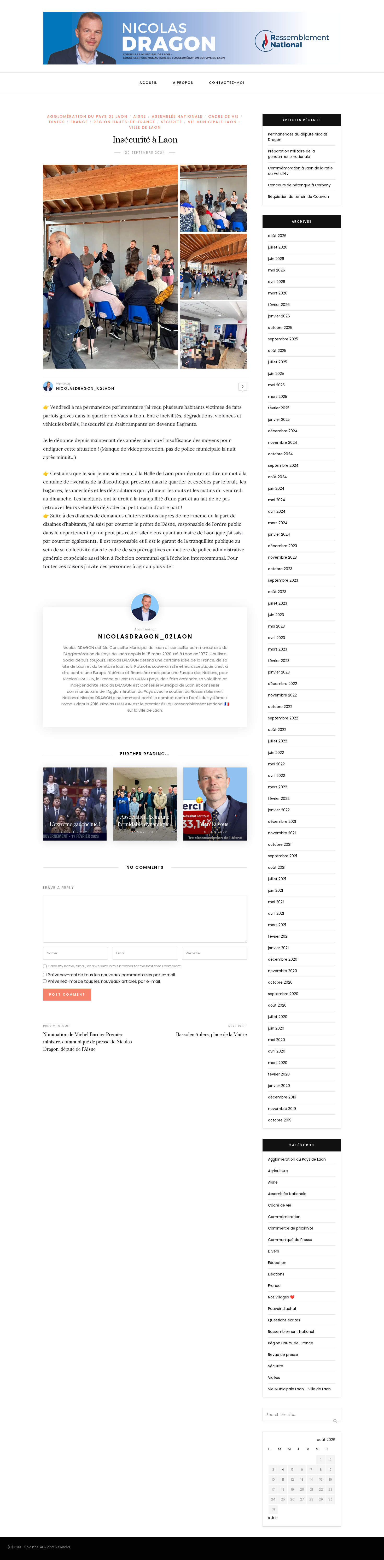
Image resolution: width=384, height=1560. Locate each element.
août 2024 (277, 477)
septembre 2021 (282, 856)
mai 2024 (276, 500)
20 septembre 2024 (145, 152)
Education (277, 1262)
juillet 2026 (277, 247)
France (79, 122)
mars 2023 (277, 649)
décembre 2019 (282, 1097)
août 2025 (277, 350)
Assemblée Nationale (177, 116)
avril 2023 (276, 637)
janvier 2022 (279, 810)
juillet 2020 (277, 1016)
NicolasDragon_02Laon (85, 388)
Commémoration (284, 1216)
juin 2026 (276, 258)
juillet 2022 (277, 741)
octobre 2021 (279, 844)
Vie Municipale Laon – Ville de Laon (299, 1389)
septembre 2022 (283, 718)
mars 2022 (277, 787)
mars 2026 (277, 293)
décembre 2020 (282, 959)
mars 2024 (278, 522)
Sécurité (171, 122)
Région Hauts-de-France (124, 122)
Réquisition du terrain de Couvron (298, 196)
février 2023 (278, 660)
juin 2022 (276, 752)
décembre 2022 (282, 683)
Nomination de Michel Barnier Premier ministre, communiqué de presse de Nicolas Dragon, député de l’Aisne (87, 1042)
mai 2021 (276, 902)
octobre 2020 (280, 982)
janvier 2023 (279, 672)
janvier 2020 (279, 1085)
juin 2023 (276, 614)
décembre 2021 (282, 821)
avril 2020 (276, 1051)
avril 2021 (276, 913)
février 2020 (279, 1074)
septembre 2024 (283, 465)
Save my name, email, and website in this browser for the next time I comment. (115, 966)
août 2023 (277, 591)
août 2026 (277, 235)
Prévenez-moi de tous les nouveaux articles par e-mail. (104, 981)
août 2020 (277, 1005)
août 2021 (276, 867)
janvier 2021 (278, 947)
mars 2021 (277, 924)
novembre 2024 (282, 442)
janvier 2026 (279, 316)
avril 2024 (277, 511)
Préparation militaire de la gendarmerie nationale (291, 154)
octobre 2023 (280, 568)
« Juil (272, 1518)
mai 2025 (276, 385)
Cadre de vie (223, 116)
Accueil (148, 82)
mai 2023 (276, 626)
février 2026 (279, 304)
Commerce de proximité (290, 1228)
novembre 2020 (282, 970)
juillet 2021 (277, 879)
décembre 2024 (283, 431)
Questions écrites (284, 1320)
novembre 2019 (282, 1108)
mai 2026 (276, 270)
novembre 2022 (282, 695)
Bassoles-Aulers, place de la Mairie (211, 1035)
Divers (57, 122)
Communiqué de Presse (290, 1239)
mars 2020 (277, 1062)
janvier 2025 (279, 419)
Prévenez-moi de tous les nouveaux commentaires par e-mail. (112, 975)
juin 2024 (276, 488)
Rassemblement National (291, 1331)
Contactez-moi (227, 82)
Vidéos (274, 1377)
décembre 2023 (282, 545)
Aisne (139, 116)
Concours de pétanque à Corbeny (299, 185)
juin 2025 (276, 373)
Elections (276, 1274)
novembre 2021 (282, 833)
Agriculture (278, 1170)
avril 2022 (276, 775)
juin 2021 (275, 890)
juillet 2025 (277, 362)
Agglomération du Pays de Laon (87, 116)
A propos (183, 82)
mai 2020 (276, 1039)
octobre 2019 (280, 1120)
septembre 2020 (283, 993)
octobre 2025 (280, 327)
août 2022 (277, 729)
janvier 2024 (279, 534)
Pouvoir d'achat (282, 1308)
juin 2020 (276, 1028)
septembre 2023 (283, 580)
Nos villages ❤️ (281, 1297)
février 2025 (278, 408)
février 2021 (278, 936)
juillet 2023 (277, 603)
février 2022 (278, 798)
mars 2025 (277, 396)
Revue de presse (283, 1354)
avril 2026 (276, 281)
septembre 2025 (283, 339)
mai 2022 (276, 764)
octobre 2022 (280, 706)
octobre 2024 (280, 454)
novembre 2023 (282, 557)
